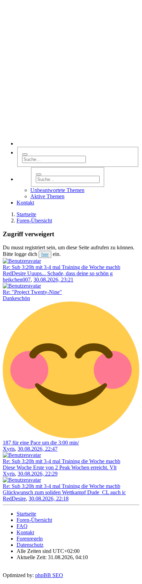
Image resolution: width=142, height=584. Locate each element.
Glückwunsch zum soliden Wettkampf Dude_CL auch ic (64, 492)
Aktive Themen (47, 196)
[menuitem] (25, 202)
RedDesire (14, 498)
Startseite (26, 514)
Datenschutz (30, 545)
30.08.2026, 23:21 (53, 280)
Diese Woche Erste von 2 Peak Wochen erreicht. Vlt (59, 467)
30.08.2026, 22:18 (49, 498)
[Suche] (25, 154)
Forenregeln (30, 539)
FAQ (22, 526)
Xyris (9, 449)
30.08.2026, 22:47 (38, 449)
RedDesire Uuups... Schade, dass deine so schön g (58, 273)
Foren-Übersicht (34, 520)
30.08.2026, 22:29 (38, 474)
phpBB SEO (49, 575)
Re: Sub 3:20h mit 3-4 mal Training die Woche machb (61, 267)
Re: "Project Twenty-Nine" (32, 292)
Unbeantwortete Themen (57, 190)
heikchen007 (17, 280)
